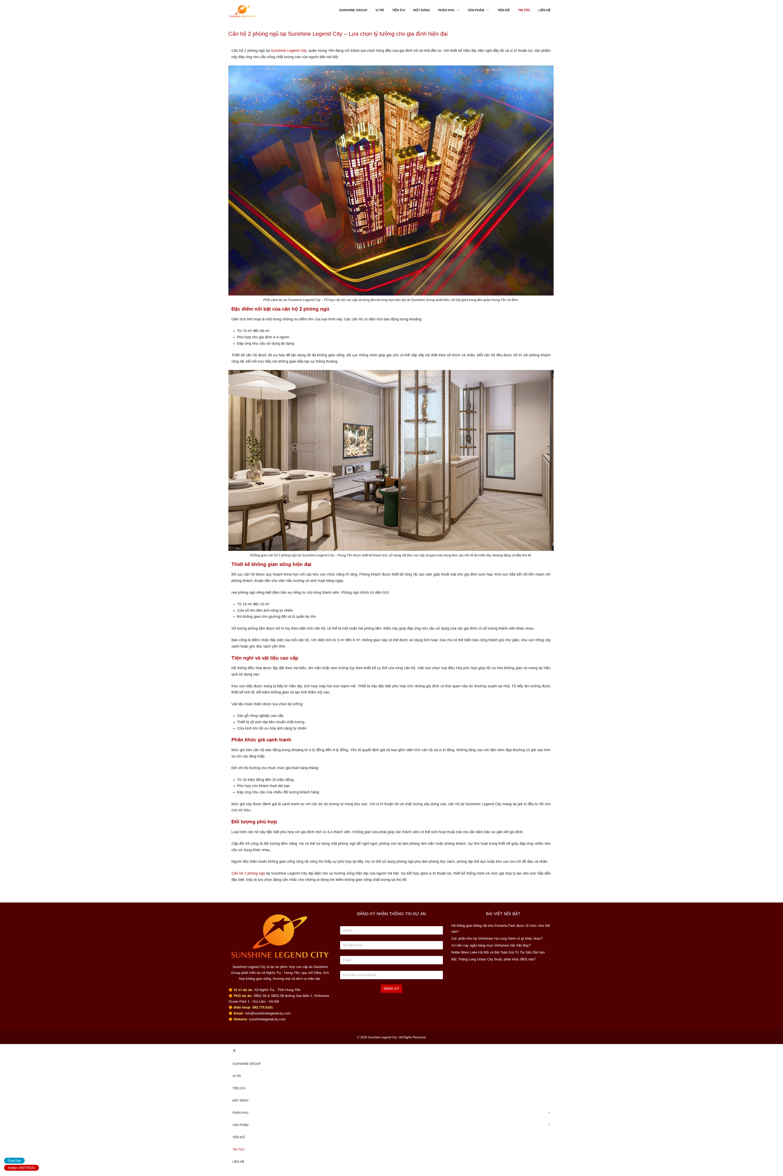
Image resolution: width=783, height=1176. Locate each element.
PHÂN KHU (446, 10)
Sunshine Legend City (288, 51)
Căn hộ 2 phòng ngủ (248, 873)
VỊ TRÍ (379, 10)
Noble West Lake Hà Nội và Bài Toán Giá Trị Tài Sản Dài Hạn (498, 952)
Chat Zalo (14, 1160)
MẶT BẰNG (421, 10)
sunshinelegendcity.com (267, 1019)
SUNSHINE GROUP (353, 10)
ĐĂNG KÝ (391, 989)
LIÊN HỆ (545, 10)
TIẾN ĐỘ (504, 10)
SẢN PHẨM (476, 10)
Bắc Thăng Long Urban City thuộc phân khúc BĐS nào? (493, 959)
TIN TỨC (524, 10)
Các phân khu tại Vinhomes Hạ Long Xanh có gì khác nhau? (497, 938)
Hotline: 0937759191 (21, 1167)
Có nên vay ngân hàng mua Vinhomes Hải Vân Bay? (491, 945)
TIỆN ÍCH (398, 10)
